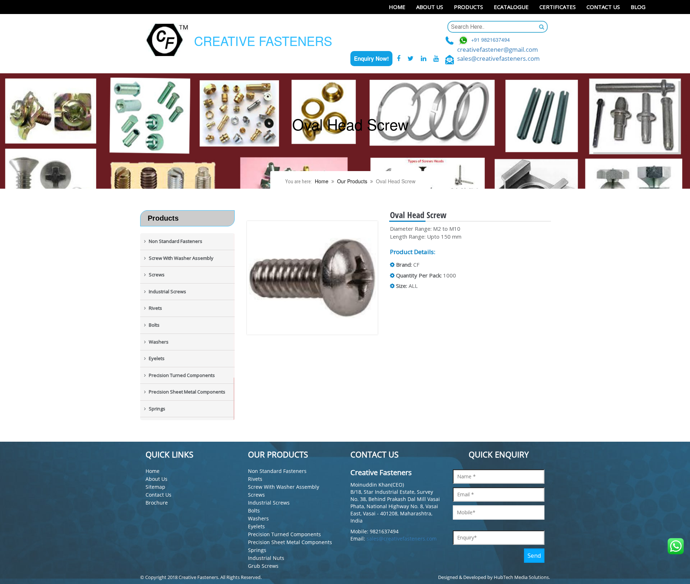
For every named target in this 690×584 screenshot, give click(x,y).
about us (156, 478)
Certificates (557, 6)
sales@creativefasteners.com (498, 58)
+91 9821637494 (490, 39)
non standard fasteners (277, 471)
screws (256, 494)
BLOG (638, 6)
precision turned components (284, 534)
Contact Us (603, 6)
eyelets (256, 526)
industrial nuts (266, 558)
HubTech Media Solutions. (522, 577)
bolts (254, 510)
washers (258, 518)
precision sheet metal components (290, 542)
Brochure (157, 502)
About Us (429, 6)
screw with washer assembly (283, 486)
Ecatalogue (511, 6)
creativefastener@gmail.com (497, 49)
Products (468, 6)
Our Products (352, 181)
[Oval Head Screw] (318, 278)
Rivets (255, 478)
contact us (158, 494)
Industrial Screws (269, 502)
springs (257, 550)
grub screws (263, 565)
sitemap (155, 486)
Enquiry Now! (371, 59)
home (153, 471)
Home (397, 6)
